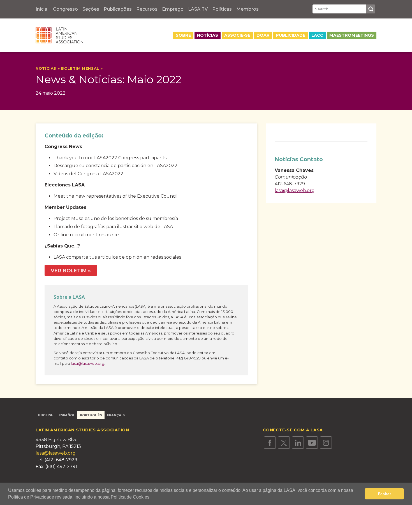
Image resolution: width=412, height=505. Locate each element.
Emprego (173, 9)
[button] (152, 498)
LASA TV (198, 9)
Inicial (42, 9)
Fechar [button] (384, 494)
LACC (317, 35)
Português (91, 415)
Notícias (207, 35)
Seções (90, 9)
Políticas (222, 9)
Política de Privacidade (31, 497)
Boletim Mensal (81, 68)
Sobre (183, 35)
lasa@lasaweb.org (87, 363)
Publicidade (290, 35)
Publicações (118, 9)
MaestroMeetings (351, 35)
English (46, 415)
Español (67, 415)
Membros (247, 9)
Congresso (65, 9)
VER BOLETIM (69, 270)
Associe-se (237, 35)
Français (116, 415)
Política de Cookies (130, 497)
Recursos (147, 9)
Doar (263, 35)
